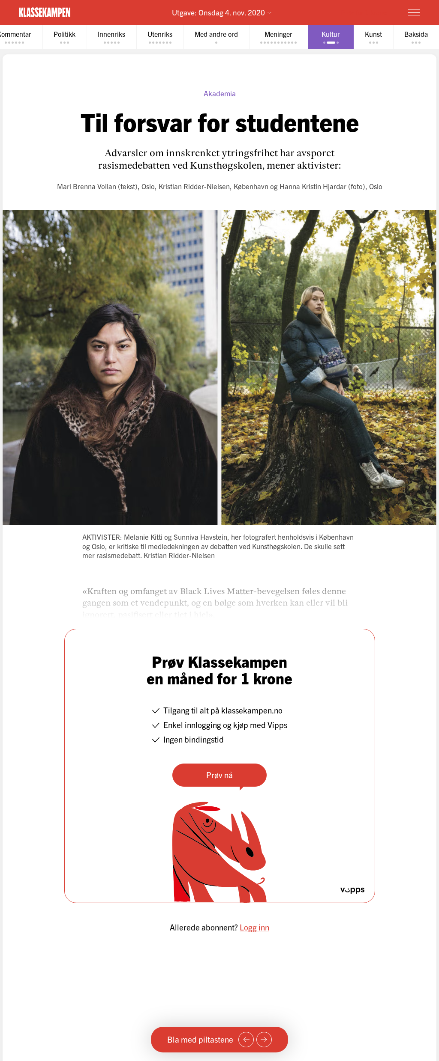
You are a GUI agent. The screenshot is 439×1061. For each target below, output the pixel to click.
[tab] (64, 37)
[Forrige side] (246, 1039)
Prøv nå (219, 775)
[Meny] (414, 12)
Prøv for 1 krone (364, 12)
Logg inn (254, 927)
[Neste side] (264, 1039)
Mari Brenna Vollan (86, 185)
